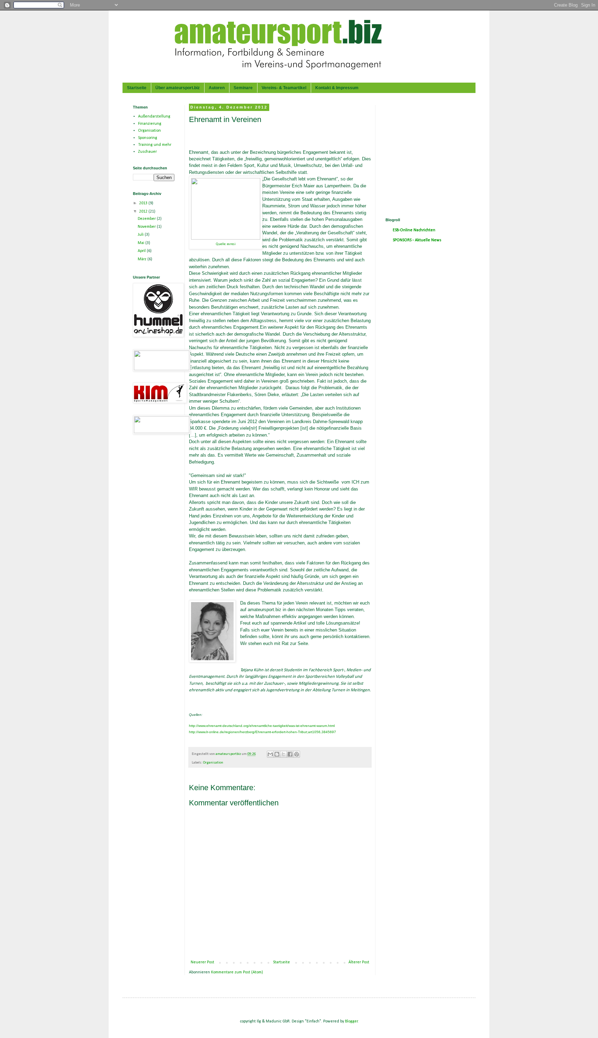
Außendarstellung (154, 116)
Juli (141, 235)
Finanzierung (149, 124)
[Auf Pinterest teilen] (296, 754)
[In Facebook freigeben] (290, 754)
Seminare (243, 87)
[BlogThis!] (276, 754)
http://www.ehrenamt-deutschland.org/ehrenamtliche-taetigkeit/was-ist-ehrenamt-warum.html (262, 726)
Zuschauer (147, 152)
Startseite (136, 87)
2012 (143, 211)
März (142, 259)
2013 (143, 203)
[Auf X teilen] (283, 754)
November (147, 227)
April (142, 251)
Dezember (147, 219)
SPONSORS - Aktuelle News (417, 240)
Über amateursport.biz (177, 87)
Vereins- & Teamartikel (284, 87)
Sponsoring (147, 138)
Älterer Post (358, 962)
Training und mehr (154, 145)
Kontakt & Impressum (337, 87)
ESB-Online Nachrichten (414, 230)
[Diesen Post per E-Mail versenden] (270, 754)
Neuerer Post (202, 962)
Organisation (213, 763)
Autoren (217, 87)
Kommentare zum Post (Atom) (237, 972)
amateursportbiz (229, 754)
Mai (141, 243)
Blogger (351, 1021)
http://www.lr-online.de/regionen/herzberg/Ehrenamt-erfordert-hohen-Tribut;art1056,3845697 (262, 732)
